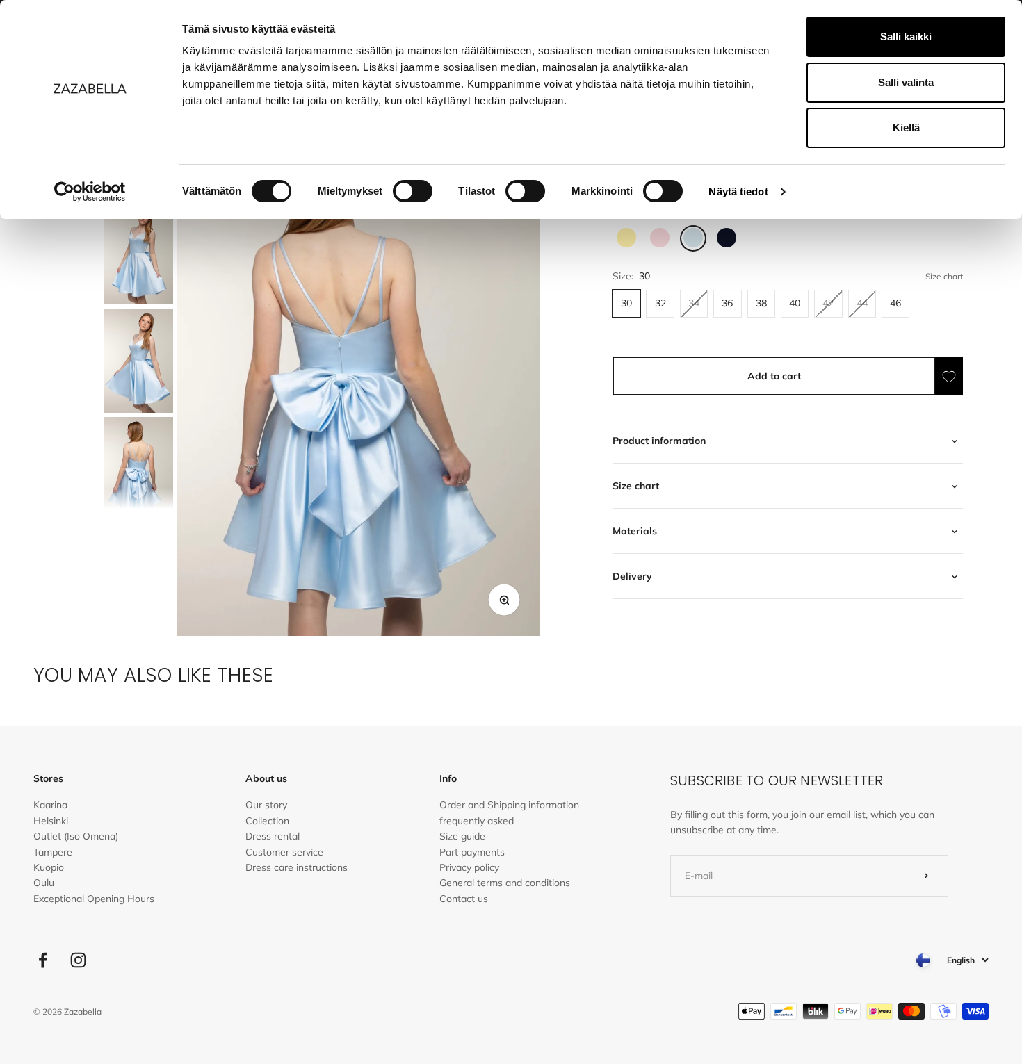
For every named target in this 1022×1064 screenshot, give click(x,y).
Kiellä (906, 127)
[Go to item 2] (138, 252)
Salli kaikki (906, 36)
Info (448, 778)
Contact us (463, 898)
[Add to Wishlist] (949, 376)
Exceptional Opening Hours (93, 898)
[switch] (412, 191)
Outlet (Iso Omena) (75, 836)
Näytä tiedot (738, 191)
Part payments (472, 852)
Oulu (43, 882)
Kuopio (48, 867)
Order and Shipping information (509, 805)
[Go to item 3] (138, 361)
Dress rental (272, 836)
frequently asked (476, 821)
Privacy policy (469, 867)
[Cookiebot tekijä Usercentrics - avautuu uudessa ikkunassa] (90, 191)
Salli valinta (906, 82)
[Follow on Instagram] (78, 960)
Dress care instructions (296, 867)
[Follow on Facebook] (42, 960)
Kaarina (50, 805)
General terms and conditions (504, 882)
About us (266, 778)
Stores (48, 778)
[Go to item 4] (138, 469)
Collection (267, 821)
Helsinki (50, 821)
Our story (266, 805)
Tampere (52, 852)
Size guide (462, 836)
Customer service (284, 852)
